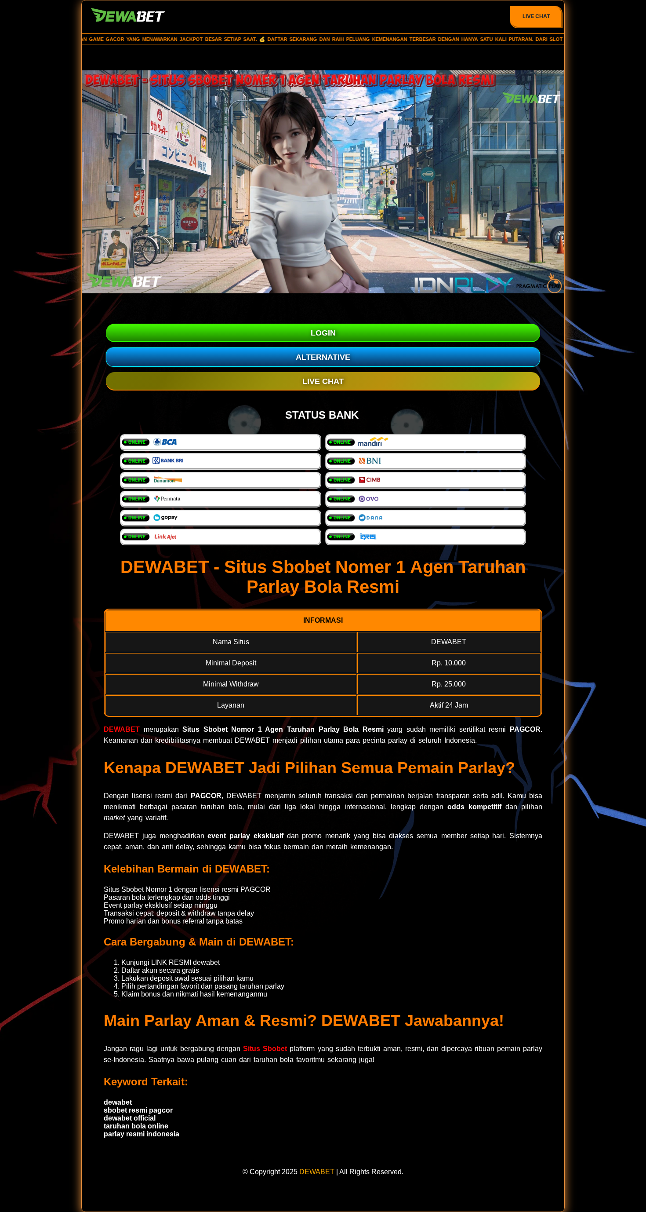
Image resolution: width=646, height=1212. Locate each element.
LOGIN (323, 333)
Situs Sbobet (265, 1048)
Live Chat (536, 16)
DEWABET (122, 729)
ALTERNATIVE (323, 357)
